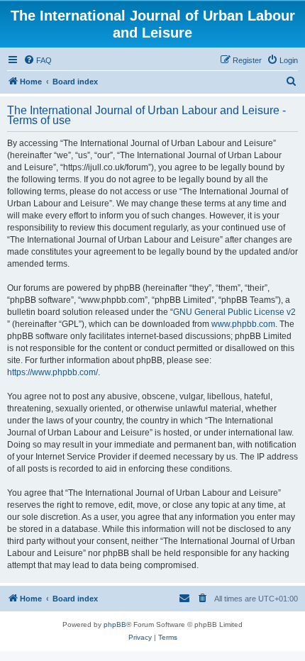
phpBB (115, 624)
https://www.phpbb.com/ (52, 372)
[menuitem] (37, 60)
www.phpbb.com (243, 324)
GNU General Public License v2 (234, 312)
